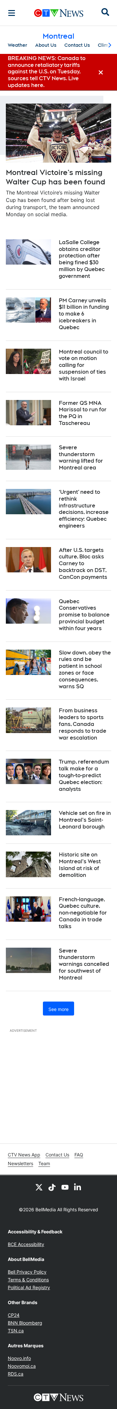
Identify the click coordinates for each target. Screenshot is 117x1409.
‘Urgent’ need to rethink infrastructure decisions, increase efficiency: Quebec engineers (84, 509)
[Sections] (11, 12)
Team (44, 1163)
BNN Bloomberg (25, 1323)
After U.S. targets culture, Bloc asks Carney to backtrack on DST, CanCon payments (83, 563)
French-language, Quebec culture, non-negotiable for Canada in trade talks (83, 912)
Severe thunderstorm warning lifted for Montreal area (81, 457)
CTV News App (24, 1154)
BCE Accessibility (26, 1244)
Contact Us (77, 45)
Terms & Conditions (28, 1279)
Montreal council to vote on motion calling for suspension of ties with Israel (83, 365)
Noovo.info (19, 1358)
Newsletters (20, 1163)
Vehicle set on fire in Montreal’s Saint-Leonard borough (85, 820)
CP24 (14, 1315)
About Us (46, 45)
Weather (17, 45)
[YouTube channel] (65, 1187)
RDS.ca (15, 1374)
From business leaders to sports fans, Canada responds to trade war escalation (82, 724)
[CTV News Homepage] (58, 13)
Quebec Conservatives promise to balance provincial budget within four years (84, 614)
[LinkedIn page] (78, 1187)
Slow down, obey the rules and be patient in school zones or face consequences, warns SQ (85, 670)
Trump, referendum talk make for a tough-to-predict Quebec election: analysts (84, 775)
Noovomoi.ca (22, 1366)
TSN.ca (16, 1330)
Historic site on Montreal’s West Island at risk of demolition (80, 865)
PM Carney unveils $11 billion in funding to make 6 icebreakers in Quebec (84, 313)
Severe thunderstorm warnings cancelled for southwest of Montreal (84, 964)
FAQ (78, 1154)
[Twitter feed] (39, 1187)
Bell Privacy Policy (27, 1272)
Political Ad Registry (29, 1287)
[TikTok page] (52, 1187)
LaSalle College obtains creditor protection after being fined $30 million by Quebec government (82, 259)
